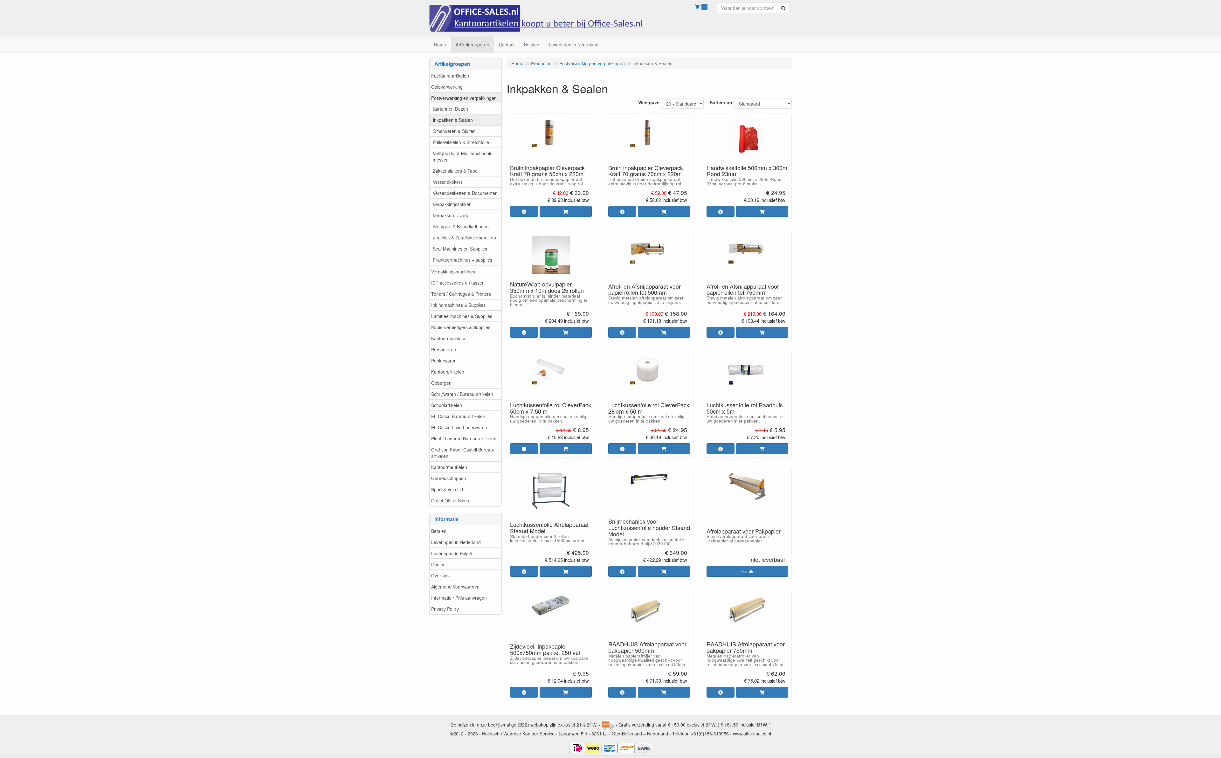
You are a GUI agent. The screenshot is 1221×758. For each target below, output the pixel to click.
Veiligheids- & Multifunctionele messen (463, 156)
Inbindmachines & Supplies (458, 305)
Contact (439, 564)
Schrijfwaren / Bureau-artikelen (462, 394)
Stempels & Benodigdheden (461, 226)
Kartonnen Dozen (450, 109)
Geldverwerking (447, 87)
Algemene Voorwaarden (455, 586)
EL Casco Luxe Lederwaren (459, 427)
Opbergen (441, 383)
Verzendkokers (448, 182)
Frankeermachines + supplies (462, 260)
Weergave (648, 102)
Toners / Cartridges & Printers (461, 294)
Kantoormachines (448, 338)
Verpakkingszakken (452, 204)
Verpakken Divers (450, 215)
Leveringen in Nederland (456, 542)
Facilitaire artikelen (450, 75)
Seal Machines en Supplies (460, 248)
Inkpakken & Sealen (453, 120)
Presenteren (443, 349)
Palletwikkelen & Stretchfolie (461, 142)
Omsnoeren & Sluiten (454, 131)
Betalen (438, 531)
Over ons (440, 575)
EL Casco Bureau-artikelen (458, 416)
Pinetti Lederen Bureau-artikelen (463, 438)
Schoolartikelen (446, 405)
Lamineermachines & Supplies (461, 316)
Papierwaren (444, 360)
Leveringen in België (451, 553)
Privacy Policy (445, 609)
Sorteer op (721, 102)
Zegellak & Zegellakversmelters (464, 237)
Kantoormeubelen (449, 467)
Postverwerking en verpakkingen (464, 98)
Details (747, 571)
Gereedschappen (448, 478)
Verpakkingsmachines (453, 271)
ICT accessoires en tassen (458, 282)
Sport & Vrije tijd (447, 489)
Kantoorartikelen (447, 372)
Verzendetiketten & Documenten (465, 193)
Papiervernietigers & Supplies (460, 327)
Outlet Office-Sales (450, 500)
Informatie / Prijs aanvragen (459, 598)
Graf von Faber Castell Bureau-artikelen (462, 452)
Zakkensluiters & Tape (455, 171)
